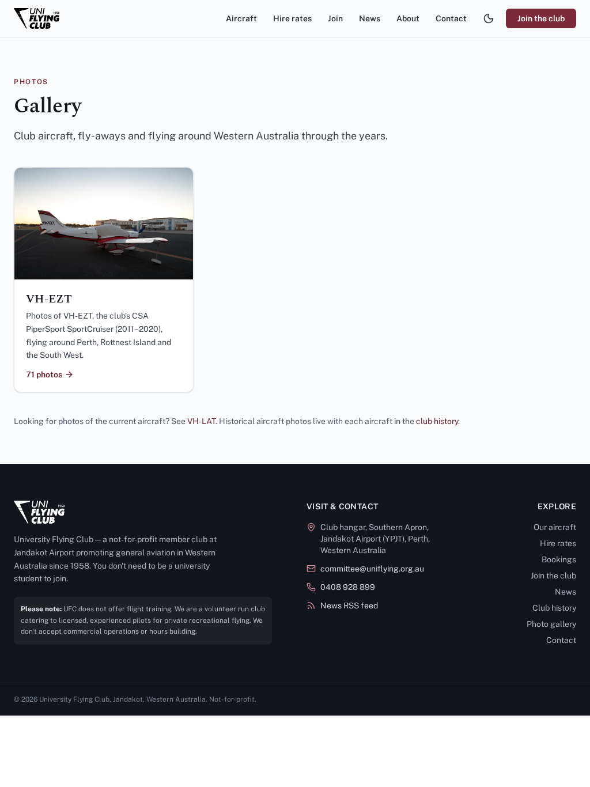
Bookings (559, 559)
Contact (451, 18)
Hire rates (292, 18)
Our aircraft (555, 527)
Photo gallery (551, 624)
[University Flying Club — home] (36, 18)
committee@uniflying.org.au (372, 568)
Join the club (541, 18)
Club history (554, 607)
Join (335, 18)
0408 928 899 (347, 587)
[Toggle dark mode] (488, 18)
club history (437, 421)
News (369, 18)
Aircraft (241, 18)
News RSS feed (349, 605)
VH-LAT (201, 421)
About (407, 18)
